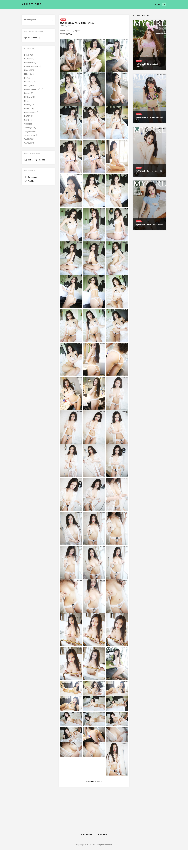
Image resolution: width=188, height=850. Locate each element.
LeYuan (27, 93)
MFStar (27, 97)
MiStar (27, 105)
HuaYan (27, 78)
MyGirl (63, 19)
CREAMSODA (29, 63)
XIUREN (27, 135)
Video (26, 124)
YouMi (26, 139)
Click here (32, 38)
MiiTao (26, 101)
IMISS (26, 86)
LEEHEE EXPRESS (31, 89)
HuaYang (27, 82)
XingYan (27, 131)
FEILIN (26, 74)
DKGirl (26, 70)
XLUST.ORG (32, 4)
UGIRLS (27, 116)
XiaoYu (27, 128)
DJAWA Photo (30, 66)
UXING (26, 120)
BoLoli (26, 55)
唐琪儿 (69, 34)
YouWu (27, 143)
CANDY (27, 59)
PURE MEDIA (29, 112)
